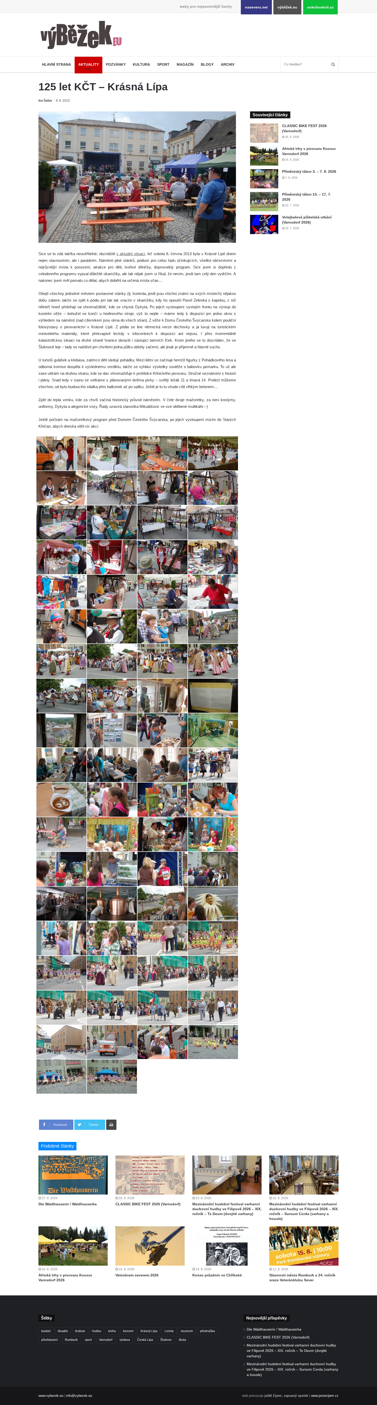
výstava (125, 1340)
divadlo (63, 1331)
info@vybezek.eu (79, 1396)
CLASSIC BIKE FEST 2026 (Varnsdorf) (148, 1204)
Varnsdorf (105, 1340)
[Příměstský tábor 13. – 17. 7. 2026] (264, 201)
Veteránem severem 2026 (136, 1275)
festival (80, 1331)
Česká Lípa (145, 1340)
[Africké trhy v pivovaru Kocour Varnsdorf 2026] (264, 156)
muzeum (187, 1331)
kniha (112, 1331)
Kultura (141, 64)
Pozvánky (116, 64)
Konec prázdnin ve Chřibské (217, 1275)
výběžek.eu (287, 7)
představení (49, 1340)
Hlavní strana (56, 64)
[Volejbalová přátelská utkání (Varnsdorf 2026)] (264, 224)
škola (182, 1340)
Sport (163, 64)
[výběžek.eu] (83, 36)
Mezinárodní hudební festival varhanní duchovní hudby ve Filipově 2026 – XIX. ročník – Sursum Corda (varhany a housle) (292, 1369)
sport (88, 1340)
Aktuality (88, 64)
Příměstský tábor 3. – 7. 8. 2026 (309, 171)
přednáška (207, 1331)
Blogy (207, 64)
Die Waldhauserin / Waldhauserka (67, 1204)
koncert (128, 1331)
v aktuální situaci (130, 254)
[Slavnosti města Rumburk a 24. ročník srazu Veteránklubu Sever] (304, 1245)
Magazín (185, 64)
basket (46, 1331)
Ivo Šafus (45, 100)
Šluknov (166, 1340)
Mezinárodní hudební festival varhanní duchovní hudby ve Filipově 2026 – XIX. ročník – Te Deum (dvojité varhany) (227, 1209)
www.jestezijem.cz (325, 1396)
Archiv (227, 64)
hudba (96, 1331)
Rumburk (71, 1340)
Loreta (169, 1331)
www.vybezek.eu (50, 1396)
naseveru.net (256, 7)
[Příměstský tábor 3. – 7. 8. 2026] (264, 178)
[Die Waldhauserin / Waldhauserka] (73, 1175)
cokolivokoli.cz (320, 7)
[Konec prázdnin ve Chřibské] (227, 1245)
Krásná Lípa (149, 1331)
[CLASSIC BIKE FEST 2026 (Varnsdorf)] (264, 133)
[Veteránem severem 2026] (150, 1245)
